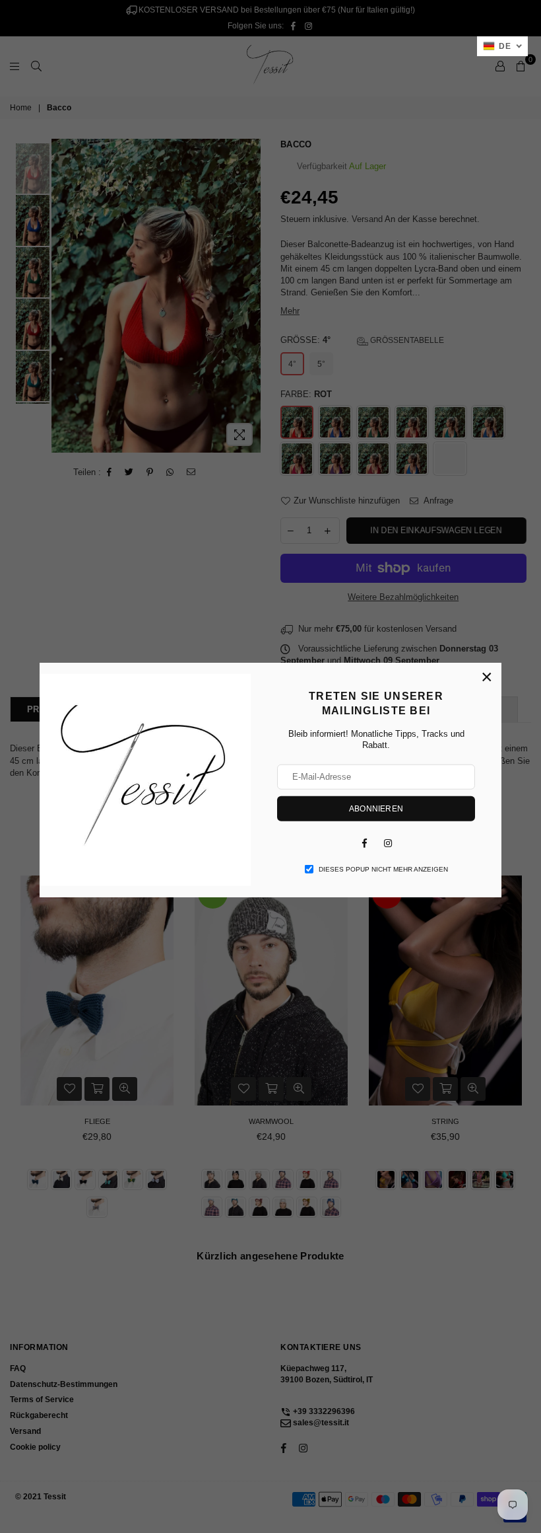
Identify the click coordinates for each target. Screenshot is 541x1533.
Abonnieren (376, 808)
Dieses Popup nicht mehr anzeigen (383, 868)
